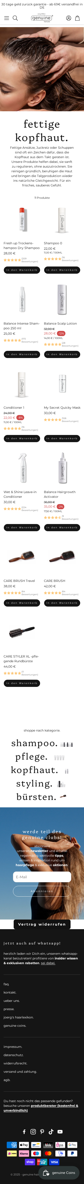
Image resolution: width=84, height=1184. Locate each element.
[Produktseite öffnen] (22, 219)
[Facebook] (24, 1131)
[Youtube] (60, 1131)
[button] (7, 18)
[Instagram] (33, 1131)
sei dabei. (48, 963)
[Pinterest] (42, 1131)
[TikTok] (51, 1131)
